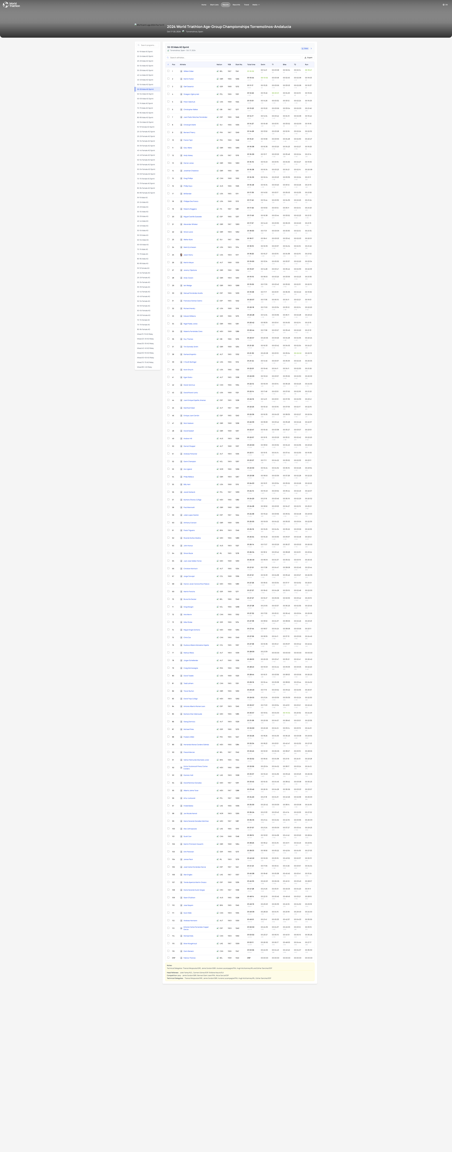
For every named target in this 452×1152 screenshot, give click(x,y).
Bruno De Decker (190, 599)
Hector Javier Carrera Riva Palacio (196, 584)
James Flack (188, 859)
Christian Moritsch (191, 568)
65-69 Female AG (143, 315)
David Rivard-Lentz (191, 392)
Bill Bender (188, 193)
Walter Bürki (188, 239)
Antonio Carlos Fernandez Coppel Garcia (196, 928)
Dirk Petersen (189, 852)
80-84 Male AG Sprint (145, 113)
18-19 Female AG (143, 268)
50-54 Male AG (142, 230)
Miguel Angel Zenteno (192, 630)
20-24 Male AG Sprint (145, 56)
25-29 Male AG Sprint (145, 61)
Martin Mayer (189, 262)
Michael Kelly (188, 936)
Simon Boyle (188, 553)
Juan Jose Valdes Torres (193, 561)
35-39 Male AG (142, 216)
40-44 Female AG (143, 292)
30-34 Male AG (142, 211)
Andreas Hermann (190, 920)
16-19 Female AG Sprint (145, 127)
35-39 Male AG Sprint (145, 70)
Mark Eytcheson (190, 247)
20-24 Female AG (143, 273)
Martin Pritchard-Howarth (193, 844)
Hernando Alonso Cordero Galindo (196, 744)
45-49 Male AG (142, 226)
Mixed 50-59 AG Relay (145, 353)
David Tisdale (189, 676)
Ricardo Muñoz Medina (192, 538)
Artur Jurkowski (189, 798)
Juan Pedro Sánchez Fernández (195, 117)
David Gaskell (189, 431)
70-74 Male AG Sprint (145, 103)
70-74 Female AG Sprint (146, 179)
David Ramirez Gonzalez (193, 783)
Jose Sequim (188, 905)
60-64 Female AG (143, 310)
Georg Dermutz (189, 721)
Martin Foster (189, 79)
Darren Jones (189, 163)
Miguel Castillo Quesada (193, 216)
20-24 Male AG (142, 202)
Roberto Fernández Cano (193, 331)
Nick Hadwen (189, 423)
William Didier (189, 71)
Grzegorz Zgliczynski (191, 94)
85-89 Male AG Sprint (145, 117)
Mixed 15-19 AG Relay (145, 334)
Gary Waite (188, 148)
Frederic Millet (189, 737)
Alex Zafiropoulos (190, 829)
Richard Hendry (189, 308)
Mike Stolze (188, 622)
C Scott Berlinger (190, 362)
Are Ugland (188, 469)
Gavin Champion (190, 461)
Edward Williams (190, 316)
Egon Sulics (188, 377)
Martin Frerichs (189, 591)
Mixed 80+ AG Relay (144, 367)
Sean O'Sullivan (189, 897)
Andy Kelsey (188, 155)
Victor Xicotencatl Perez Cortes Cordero (196, 767)
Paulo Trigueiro (189, 530)
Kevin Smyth (188, 369)
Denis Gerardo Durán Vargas (194, 890)
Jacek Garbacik (189, 492)
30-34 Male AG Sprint (145, 66)
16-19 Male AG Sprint (145, 51)
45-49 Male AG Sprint (145, 80)
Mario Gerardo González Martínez (196, 821)
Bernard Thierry (189, 132)
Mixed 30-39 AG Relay (145, 343)
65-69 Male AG (143, 244)
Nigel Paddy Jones (190, 324)
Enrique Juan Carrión (191, 415)
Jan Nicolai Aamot (190, 813)
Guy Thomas (188, 339)
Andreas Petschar (190, 454)
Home (204, 5)
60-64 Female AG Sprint (146, 169)
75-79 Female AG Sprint (146, 183)
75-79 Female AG (143, 324)
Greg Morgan (188, 607)
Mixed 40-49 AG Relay (145, 348)
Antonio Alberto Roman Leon (194, 706)
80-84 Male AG (142, 259)
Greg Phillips (188, 178)
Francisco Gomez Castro (193, 301)
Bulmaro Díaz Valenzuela (193, 714)
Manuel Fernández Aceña (193, 293)
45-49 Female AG (143, 296)
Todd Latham (188, 683)
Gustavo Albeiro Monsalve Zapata (196, 645)
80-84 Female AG (143, 329)
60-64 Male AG (143, 240)
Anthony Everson (190, 522)
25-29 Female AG (143, 277)
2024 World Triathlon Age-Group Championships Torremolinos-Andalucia (229, 26)
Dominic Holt (188, 775)
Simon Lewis (188, 232)
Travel (246, 5)
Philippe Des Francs (191, 201)
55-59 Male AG (142, 235)
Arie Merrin (188, 614)
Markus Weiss (189, 653)
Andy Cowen (188, 278)
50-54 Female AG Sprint (146, 160)
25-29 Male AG (142, 207)
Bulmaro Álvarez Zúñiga (192, 500)
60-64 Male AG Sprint (145, 94)
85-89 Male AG (142, 263)
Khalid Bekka (188, 806)
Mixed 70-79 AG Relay (145, 362)
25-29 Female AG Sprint (146, 136)
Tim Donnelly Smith (191, 347)
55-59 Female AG (143, 306)
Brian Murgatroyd (190, 943)
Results (226, 5)
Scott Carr (188, 836)
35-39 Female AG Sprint (146, 146)
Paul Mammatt (189, 507)
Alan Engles (188, 874)
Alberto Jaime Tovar (191, 790)
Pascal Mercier (189, 752)
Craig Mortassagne (191, 668)
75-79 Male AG (142, 254)
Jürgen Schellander (191, 660)
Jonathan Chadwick (191, 171)
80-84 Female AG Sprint (146, 188)
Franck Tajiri (188, 140)
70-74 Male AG (142, 249)
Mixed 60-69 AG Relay (145, 357)
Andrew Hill (188, 438)
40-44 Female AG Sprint (146, 150)
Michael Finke (189, 729)
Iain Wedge (188, 285)
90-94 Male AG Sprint (145, 122)
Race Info (236, 5)
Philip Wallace (189, 477)
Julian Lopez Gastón (191, 515)
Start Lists (214, 5)
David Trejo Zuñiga (191, 698)
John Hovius (188, 545)
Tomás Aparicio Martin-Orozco (195, 882)
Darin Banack (189, 951)
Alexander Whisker (191, 224)
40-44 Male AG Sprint (145, 75)
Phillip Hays (188, 186)
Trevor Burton (189, 691)
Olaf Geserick (189, 86)
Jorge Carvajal (189, 576)
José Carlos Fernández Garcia (195, 867)
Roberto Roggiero (190, 209)
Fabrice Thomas (190, 958)
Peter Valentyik (189, 102)
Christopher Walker (191, 109)
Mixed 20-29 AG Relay (145, 339)
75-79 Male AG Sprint (145, 108)
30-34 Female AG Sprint (146, 141)
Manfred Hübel (189, 408)
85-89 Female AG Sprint (146, 193)
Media (254, 5)
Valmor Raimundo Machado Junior (196, 760)
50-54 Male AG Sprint (145, 84)
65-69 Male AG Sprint (145, 98)
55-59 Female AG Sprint (146, 164)
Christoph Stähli (190, 125)
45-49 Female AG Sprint (146, 155)
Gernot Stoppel (189, 446)
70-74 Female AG (143, 320)
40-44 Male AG (142, 221)
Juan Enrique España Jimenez (195, 400)
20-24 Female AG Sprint (146, 131)
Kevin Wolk (188, 913)
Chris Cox (187, 637)
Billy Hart (187, 484)
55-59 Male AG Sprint (145, 89)
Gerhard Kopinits (190, 354)
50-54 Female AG (143, 301)
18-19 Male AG (142, 197)
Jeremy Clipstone (190, 270)
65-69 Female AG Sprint (146, 174)
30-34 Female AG (143, 282)
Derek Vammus (189, 385)
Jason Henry (188, 255)
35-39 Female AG (143, 287)
